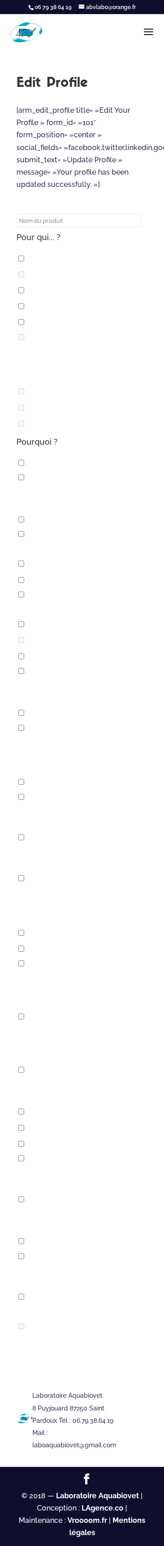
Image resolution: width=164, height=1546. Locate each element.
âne (38, 258)
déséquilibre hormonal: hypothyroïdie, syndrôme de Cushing (76, 904)
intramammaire (62, 407)
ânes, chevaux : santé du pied (89, 519)
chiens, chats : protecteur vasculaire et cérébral (74, 816)
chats (43, 624)
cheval (45, 306)
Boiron (45, 274)
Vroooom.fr (87, 1520)
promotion (53, 1143)
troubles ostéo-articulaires (80, 1310)
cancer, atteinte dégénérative (82, 608)
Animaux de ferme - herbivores (82, 547)
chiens (44, 712)
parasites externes (70, 1127)
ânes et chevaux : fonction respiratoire (74, 497)
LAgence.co (103, 1508)
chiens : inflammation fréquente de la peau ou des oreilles (78, 753)
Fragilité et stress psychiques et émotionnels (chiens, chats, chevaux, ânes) (82, 1042)
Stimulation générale (75, 1241)
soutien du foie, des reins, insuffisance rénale (71, 1219)
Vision (43, 1326)
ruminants (52, 423)
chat (40, 290)
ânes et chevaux (64, 462)
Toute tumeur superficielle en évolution (82, 1275)
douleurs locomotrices (80, 933)
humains (48, 1111)
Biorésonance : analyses (80, 579)
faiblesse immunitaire (74, 948)
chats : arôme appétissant (84, 640)
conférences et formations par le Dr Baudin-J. (76, 857)
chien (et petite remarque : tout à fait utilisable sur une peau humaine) (80, 363)
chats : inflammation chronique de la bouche (69, 690)
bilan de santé (60, 563)
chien (42, 322)
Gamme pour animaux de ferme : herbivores (83, 1089)
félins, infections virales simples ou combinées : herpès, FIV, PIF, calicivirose (81, 989)
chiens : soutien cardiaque (84, 782)
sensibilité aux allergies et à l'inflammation (79, 1178)
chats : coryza (60, 656)
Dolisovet (51, 391)
